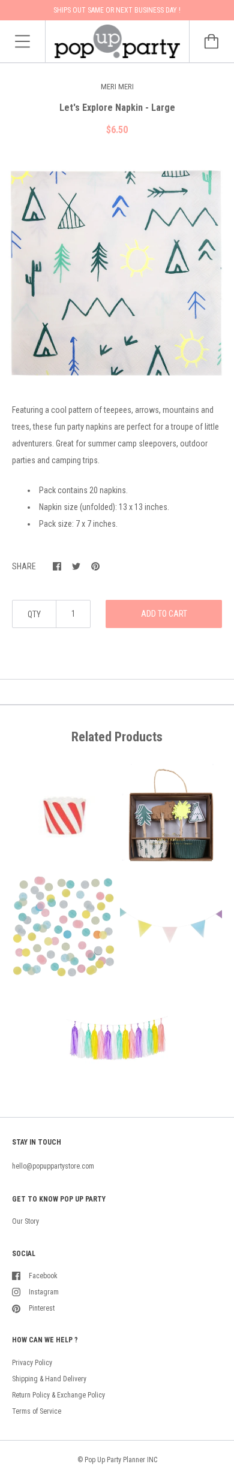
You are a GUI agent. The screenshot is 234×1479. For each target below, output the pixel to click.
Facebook (43, 1276)
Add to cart (164, 613)
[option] (117, 273)
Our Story (25, 1221)
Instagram (44, 1292)
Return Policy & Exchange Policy (58, 1395)
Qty (34, 614)
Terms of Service (36, 1411)
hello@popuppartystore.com (53, 1166)
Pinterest (42, 1308)
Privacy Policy (32, 1363)
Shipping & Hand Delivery (49, 1379)
